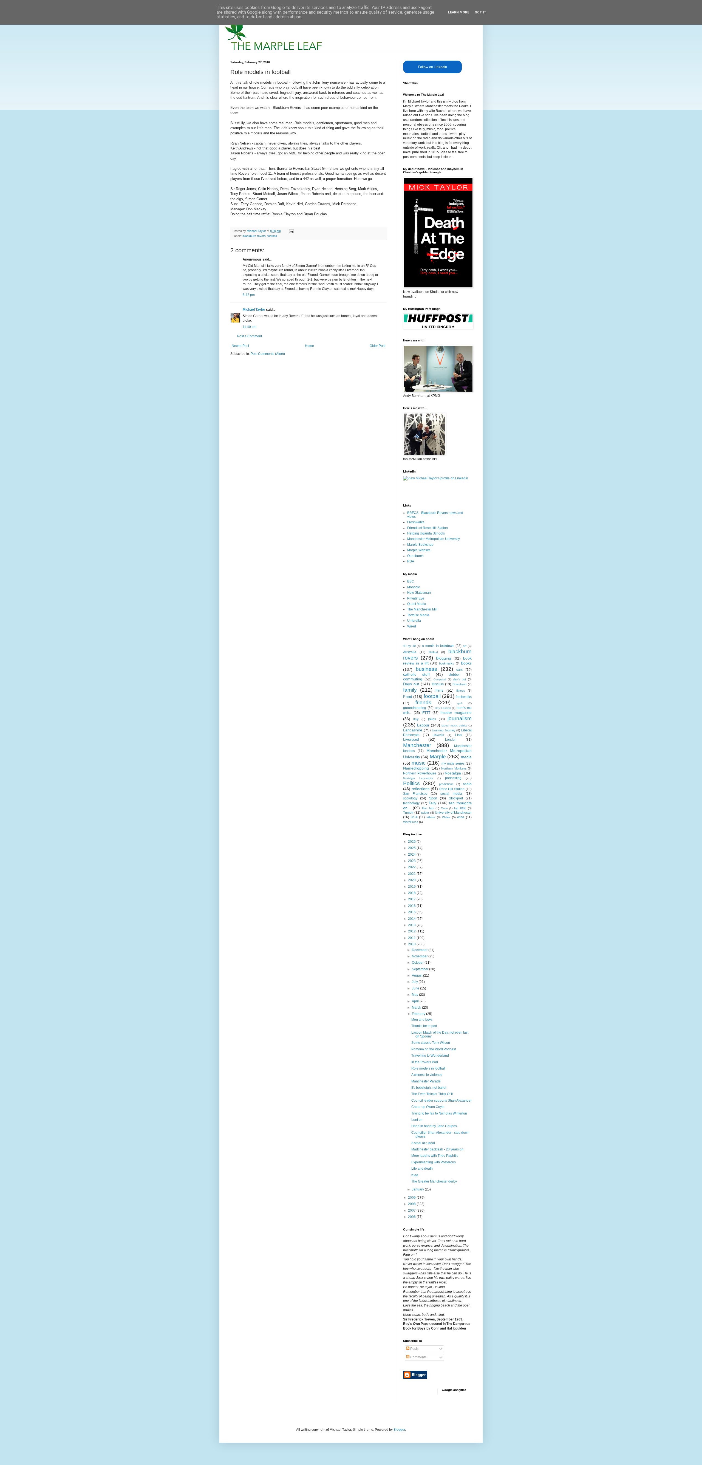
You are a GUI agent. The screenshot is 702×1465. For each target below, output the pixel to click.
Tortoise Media (418, 615)
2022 (412, 867)
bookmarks (446, 663)
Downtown (459, 684)
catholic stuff (416, 674)
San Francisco (415, 794)
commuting (412, 679)
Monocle (413, 587)
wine (460, 817)
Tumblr (408, 812)
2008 (412, 1204)
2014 (412, 919)
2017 (412, 899)
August (417, 975)
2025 (412, 848)
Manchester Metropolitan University (433, 539)
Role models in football (428, 1068)
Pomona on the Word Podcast (433, 1049)
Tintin (444, 808)
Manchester (417, 745)
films (439, 690)
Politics (411, 783)
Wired (411, 626)
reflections (420, 789)
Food (407, 696)
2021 (412, 874)
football (272, 235)
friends (423, 702)
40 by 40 (409, 645)
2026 (412, 842)
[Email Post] (291, 231)
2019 (412, 887)
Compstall (440, 679)
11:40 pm (249, 327)
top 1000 (460, 808)
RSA (410, 561)
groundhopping (414, 708)
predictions (446, 784)
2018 (412, 893)
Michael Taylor (254, 310)
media (466, 757)
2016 (412, 906)
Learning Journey (443, 730)
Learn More (458, 12)
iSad (414, 1175)
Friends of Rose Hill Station (427, 528)
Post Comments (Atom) (268, 354)
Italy (416, 719)
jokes (432, 719)
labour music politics (454, 725)
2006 (412, 1217)
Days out (411, 684)
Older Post (377, 346)
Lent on (417, 1120)
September (420, 969)
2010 (412, 944)
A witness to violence (426, 1075)
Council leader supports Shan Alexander (441, 1100)
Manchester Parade (426, 1081)
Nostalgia (453, 773)
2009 (412, 1198)
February (419, 1014)
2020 (412, 880)
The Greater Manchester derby (434, 1181)
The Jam (427, 808)
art (464, 645)
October (418, 963)
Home (309, 346)
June (416, 988)
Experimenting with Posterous (433, 1162)
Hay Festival (443, 707)
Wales (446, 817)
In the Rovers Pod (424, 1062)
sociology (410, 798)
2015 (412, 912)
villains (430, 817)
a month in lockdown (438, 646)
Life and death (422, 1168)
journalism (460, 718)
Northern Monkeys (454, 768)
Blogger (399, 1430)
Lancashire (412, 730)
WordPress (410, 822)
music (419, 763)
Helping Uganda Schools (426, 533)
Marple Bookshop (420, 545)
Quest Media (416, 604)
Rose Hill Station (452, 789)
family (410, 690)
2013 (412, 925)
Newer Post (240, 346)
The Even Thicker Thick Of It (432, 1094)
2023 (412, 861)
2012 (412, 931)
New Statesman (419, 593)
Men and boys (421, 1020)
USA (414, 817)
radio (467, 784)
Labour (423, 725)
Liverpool (411, 739)
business (426, 669)
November (420, 956)
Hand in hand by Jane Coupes (434, 1126)
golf (459, 703)
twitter (425, 812)
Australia (409, 652)
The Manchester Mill (422, 609)
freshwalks (464, 697)
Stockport (456, 798)
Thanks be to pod (424, 1026)
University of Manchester (453, 812)
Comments (417, 1357)
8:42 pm (249, 295)
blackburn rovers (254, 235)
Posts (413, 1349)
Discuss (438, 684)
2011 (412, 938)
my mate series (453, 763)
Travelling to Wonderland (430, 1055)
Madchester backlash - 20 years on (437, 1149)
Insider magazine (456, 712)
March (417, 1007)
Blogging (443, 658)
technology (411, 803)
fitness (460, 690)
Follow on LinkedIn (432, 67)
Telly (432, 803)
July (415, 982)
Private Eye (415, 598)
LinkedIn (438, 735)
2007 (412, 1210)
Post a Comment (249, 336)
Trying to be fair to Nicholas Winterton (439, 1113)
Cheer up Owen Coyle (428, 1107)
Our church (415, 556)
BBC (410, 581)
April (416, 1001)
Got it (480, 12)
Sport (433, 798)
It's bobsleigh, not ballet (428, 1088)
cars (459, 670)
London (451, 740)
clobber (454, 675)
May (415, 995)
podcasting (453, 778)
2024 (412, 854)
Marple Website (419, 550)
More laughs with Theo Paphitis (434, 1156)
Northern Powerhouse (419, 773)
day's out (459, 679)
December (420, 950)
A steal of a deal (423, 1143)
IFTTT (426, 713)
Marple (438, 756)
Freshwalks (415, 522)
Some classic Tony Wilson (430, 1043)
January (418, 1189)
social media (451, 794)
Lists (458, 735)
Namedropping (416, 768)
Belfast (433, 652)
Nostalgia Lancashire (418, 778)
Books (466, 663)
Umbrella (414, 621)
